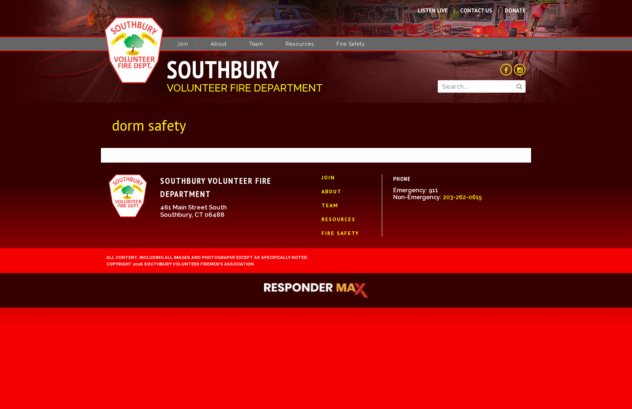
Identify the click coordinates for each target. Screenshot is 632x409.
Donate (515, 10)
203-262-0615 (462, 197)
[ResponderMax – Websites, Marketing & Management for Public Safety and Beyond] (316, 290)
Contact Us (476, 10)
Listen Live (433, 10)
